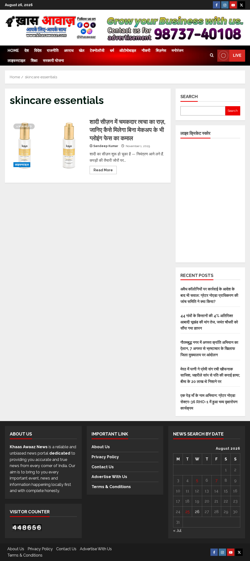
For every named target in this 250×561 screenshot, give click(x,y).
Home (13, 50)
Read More (105, 169)
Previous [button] (111, 26)
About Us (101, 447)
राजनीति (53, 50)
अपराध (68, 50)
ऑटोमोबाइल (127, 50)
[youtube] (233, 5)
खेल (81, 50)
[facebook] (216, 5)
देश (26, 50)
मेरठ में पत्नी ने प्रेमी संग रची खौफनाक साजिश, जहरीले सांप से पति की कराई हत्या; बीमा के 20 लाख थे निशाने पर (210, 375)
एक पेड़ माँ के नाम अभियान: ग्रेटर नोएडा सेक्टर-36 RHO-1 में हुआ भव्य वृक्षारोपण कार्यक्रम (209, 401)
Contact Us (103, 467)
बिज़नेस (161, 50)
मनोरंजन (177, 50)
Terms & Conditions (111, 486)
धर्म (112, 50)
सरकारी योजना (53, 60)
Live (237, 55)
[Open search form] (212, 55)
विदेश (38, 50)
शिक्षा (34, 60)
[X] (241, 5)
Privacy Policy (105, 457)
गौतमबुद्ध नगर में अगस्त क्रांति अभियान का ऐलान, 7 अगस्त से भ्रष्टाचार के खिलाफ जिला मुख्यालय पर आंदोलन (209, 348)
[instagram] (225, 5)
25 (187, 511)
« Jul (177, 530)
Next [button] (237, 29)
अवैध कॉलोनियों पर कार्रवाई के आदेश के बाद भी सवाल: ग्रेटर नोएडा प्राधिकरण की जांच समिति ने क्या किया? (209, 295)
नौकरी (146, 50)
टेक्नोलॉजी (97, 50)
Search (189, 96)
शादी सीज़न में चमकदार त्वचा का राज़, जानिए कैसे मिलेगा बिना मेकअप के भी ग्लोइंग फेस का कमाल (48, 145)
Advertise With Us (109, 476)
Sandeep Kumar (105, 146)
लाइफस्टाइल (16, 60)
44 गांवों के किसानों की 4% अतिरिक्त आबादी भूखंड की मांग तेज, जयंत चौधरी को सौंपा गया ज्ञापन (209, 322)
